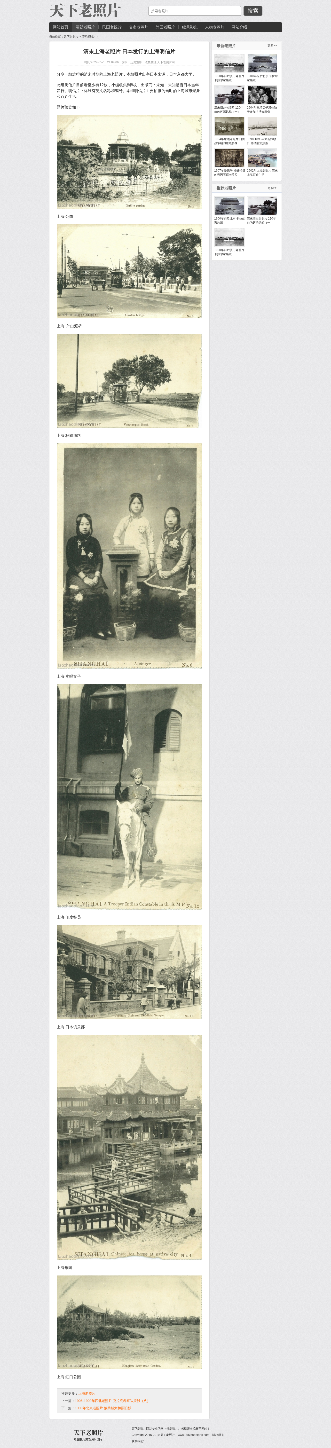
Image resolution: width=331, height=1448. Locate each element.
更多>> (272, 45)
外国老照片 (165, 27)
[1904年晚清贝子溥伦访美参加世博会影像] (262, 94)
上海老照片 (86, 1393)
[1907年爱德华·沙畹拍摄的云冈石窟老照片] (229, 157)
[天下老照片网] (85, 11)
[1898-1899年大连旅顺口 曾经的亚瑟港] (262, 126)
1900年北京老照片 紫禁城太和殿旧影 (103, 1408)
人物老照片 (214, 27)
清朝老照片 (85, 27)
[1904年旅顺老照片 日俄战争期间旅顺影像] (229, 126)
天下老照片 (71, 36)
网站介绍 (239, 27)
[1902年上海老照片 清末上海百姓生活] (262, 157)
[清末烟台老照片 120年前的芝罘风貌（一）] (229, 94)
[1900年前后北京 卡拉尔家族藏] (262, 63)
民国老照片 (112, 27)
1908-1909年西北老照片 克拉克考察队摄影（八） (112, 1401)
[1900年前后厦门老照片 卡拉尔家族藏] (229, 63)
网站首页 (60, 27)
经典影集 (190, 27)
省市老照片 (138, 27)
